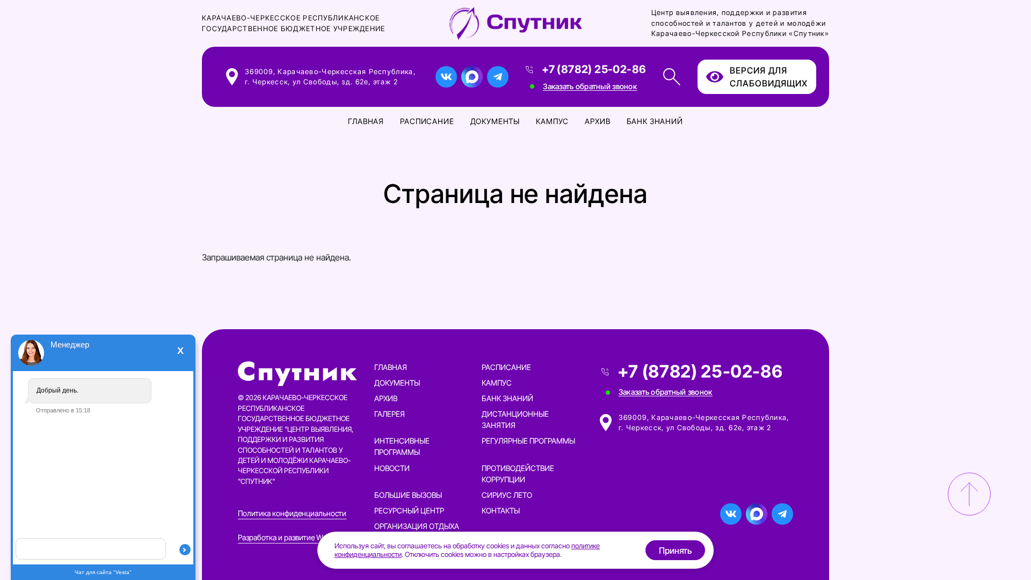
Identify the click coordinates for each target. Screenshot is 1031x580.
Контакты (501, 510)
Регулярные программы (528, 440)
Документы (495, 121)
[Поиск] (671, 76)
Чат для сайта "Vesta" (103, 572)
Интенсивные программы (402, 446)
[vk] (446, 77)
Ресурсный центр (409, 510)
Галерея (389, 413)
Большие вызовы (408, 494)
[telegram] (498, 77)
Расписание (427, 121)
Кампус (552, 121)
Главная (366, 121)
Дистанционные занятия (515, 419)
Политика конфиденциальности (292, 513)
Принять (675, 550)
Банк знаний (655, 121)
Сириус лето (507, 494)
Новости (392, 468)
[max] (472, 77)
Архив (597, 121)
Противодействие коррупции (518, 473)
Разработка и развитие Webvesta (293, 537)
